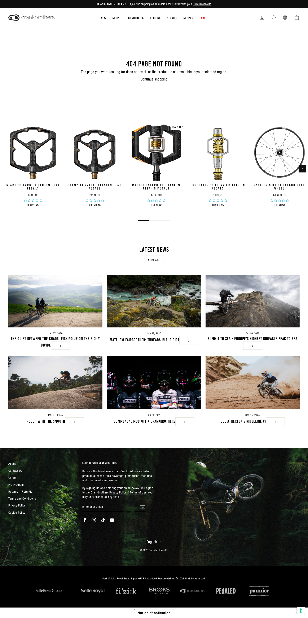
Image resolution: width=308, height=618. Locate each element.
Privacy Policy (16, 505)
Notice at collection (154, 613)
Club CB (155, 17)
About (12, 463)
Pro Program (16, 484)
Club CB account (202, 4)
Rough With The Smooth (46, 421)
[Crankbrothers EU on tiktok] (103, 520)
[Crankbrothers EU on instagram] (93, 520)
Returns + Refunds (20, 491)
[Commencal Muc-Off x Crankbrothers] (154, 382)
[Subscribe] (142, 506)
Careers (13, 477)
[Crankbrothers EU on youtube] (112, 520)
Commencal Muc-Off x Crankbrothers (144, 421)
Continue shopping (154, 79)
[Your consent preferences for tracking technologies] (301, 611)
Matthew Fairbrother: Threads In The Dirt (144, 339)
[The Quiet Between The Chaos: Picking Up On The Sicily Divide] (55, 301)
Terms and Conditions (22, 498)
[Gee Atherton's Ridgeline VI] (253, 382)
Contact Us (15, 470)
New (103, 17)
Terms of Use (138, 492)
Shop (116, 17)
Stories (172, 17)
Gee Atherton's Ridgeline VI (243, 421)
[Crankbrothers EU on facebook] (84, 520)
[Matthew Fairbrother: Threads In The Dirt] (154, 301)
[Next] (302, 168)
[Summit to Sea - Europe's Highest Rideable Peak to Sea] (253, 301)
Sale (204, 17)
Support (189, 17)
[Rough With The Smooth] (55, 382)
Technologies (134, 17)
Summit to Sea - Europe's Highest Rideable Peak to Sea (252, 338)
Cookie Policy (16, 512)
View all (154, 259)
